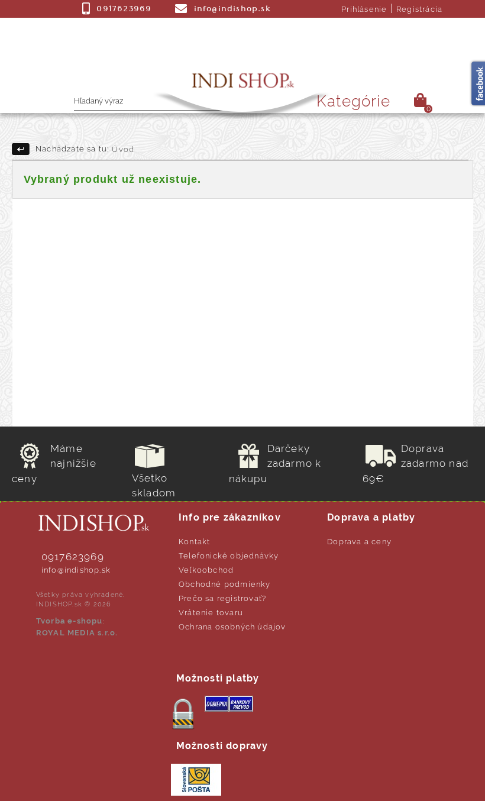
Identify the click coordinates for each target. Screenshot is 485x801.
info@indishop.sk (76, 570)
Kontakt (194, 541)
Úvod (123, 149)
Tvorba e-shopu (69, 620)
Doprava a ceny (359, 541)
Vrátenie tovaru (211, 612)
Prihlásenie (364, 9)
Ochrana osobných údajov (232, 626)
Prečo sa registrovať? (222, 598)
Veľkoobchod (206, 570)
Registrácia (419, 9)
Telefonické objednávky (229, 555)
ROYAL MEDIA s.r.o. (77, 632)
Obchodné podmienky (225, 584)
